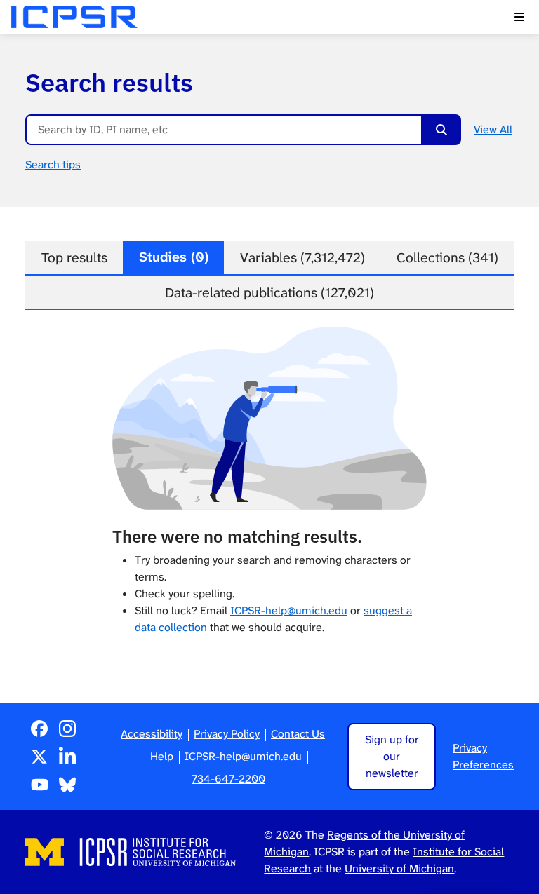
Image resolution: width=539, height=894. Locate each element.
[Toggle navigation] (519, 17)
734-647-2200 (228, 778)
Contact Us (298, 733)
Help (161, 756)
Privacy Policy (227, 733)
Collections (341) (447, 257)
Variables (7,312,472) (302, 257)
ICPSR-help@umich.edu (288, 610)
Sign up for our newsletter (392, 756)
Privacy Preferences (483, 756)
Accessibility (151, 733)
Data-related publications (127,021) (269, 293)
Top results (74, 257)
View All (493, 129)
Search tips (53, 164)
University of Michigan (399, 868)
